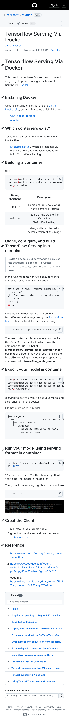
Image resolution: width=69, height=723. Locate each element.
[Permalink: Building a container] (3, 162)
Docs (59, 707)
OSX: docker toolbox (23, 115)
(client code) (22, 537)
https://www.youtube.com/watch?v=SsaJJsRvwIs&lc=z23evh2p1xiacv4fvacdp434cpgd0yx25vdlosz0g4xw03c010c (36, 567)
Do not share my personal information (48, 710)
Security (29, 707)
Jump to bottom (13, 45)
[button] (60, 179)
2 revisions (55, 50)
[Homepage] (34, 5)
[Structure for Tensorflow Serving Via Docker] (8, 674)
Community (49, 707)
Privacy (19, 707)
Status (38, 707)
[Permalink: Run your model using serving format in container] (3, 450)
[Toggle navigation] (5, 5)
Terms (10, 707)
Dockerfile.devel (20, 146)
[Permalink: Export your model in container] (3, 369)
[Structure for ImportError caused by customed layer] (8, 654)
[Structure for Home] (8, 608)
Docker (23, 84)
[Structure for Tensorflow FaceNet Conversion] (8, 661)
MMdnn (27, 15)
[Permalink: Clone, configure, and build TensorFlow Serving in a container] (3, 246)
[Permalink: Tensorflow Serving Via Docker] (3, 64)
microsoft (13, 15)
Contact (7, 710)
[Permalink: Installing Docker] (3, 97)
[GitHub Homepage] (25, 714)
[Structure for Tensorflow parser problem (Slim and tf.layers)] (8, 668)
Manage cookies (21, 710)
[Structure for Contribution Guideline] (8, 621)
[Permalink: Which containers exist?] (3, 128)
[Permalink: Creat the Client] (3, 520)
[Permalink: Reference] (3, 545)
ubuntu (14, 120)
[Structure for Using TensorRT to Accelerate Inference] (8, 681)
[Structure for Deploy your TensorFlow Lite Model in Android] (8, 628)
